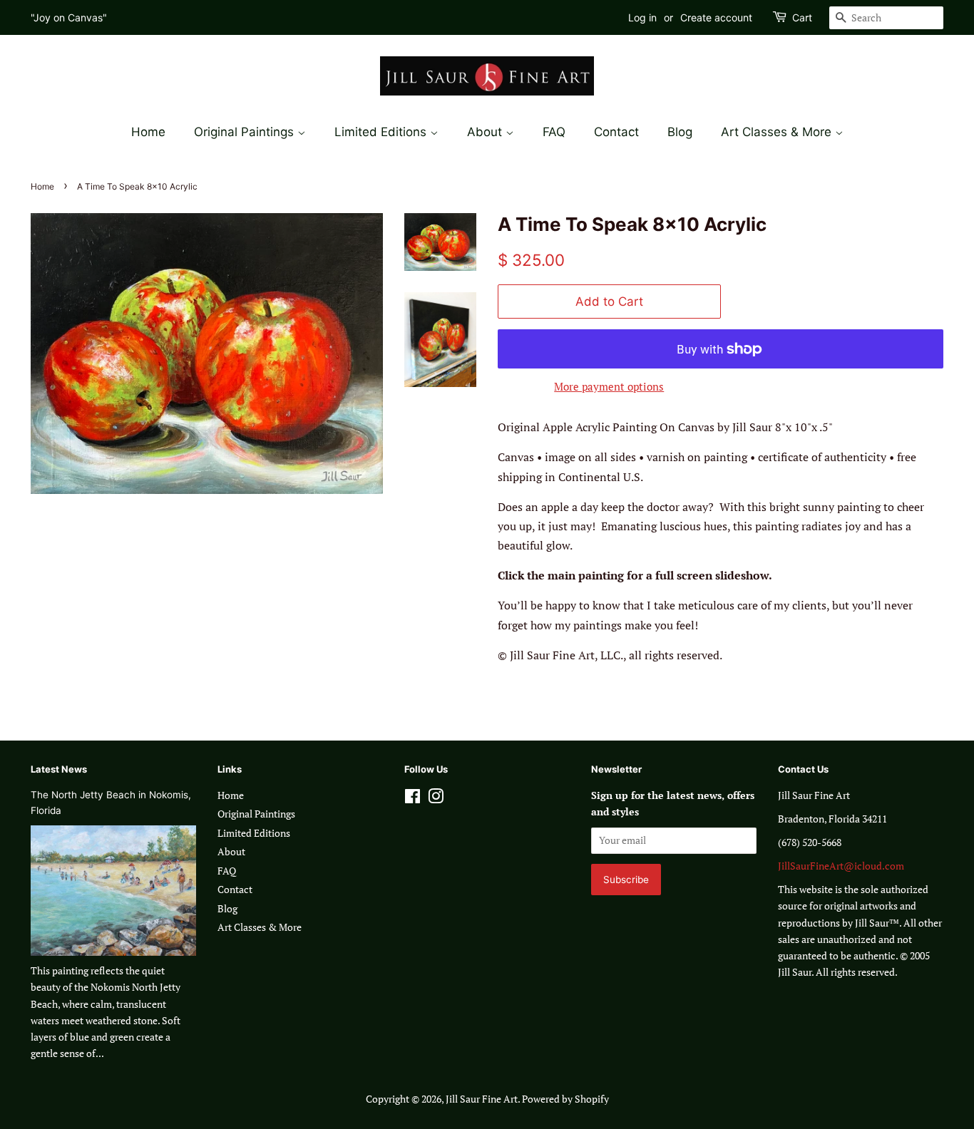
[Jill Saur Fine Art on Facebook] (412, 799)
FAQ (554, 132)
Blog (679, 132)
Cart (802, 17)
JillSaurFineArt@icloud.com (841, 866)
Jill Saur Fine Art (482, 1099)
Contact (616, 132)
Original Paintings (245, 132)
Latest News (59, 769)
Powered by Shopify (565, 1099)
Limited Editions (382, 132)
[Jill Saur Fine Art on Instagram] (436, 799)
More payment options (609, 386)
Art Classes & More (778, 132)
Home (148, 132)
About (486, 132)
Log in (642, 17)
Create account (716, 17)
